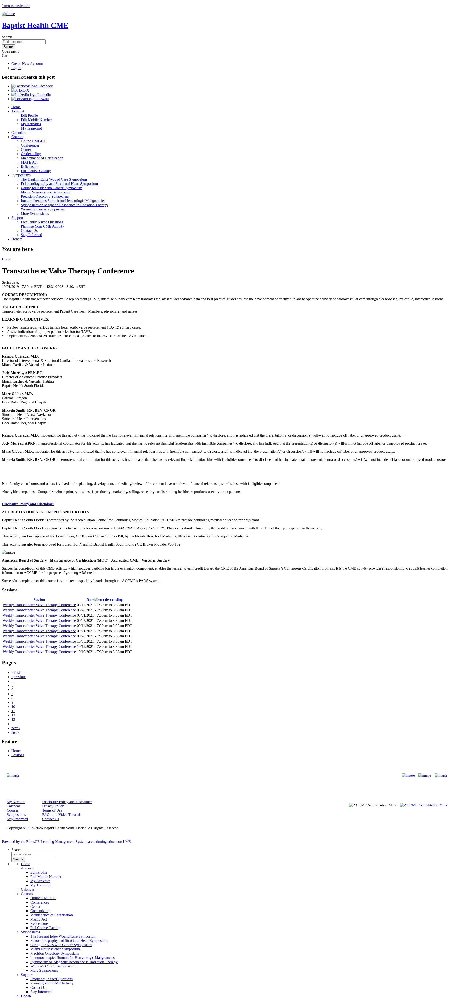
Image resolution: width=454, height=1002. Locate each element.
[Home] (8, 14)
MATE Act (29, 162)
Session (39, 600)
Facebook (45, 86)
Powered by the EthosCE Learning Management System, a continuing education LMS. (67, 842)
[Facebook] (408, 775)
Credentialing (31, 154)
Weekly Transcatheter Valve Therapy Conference (39, 605)
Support (17, 218)
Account (17, 111)
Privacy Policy (53, 806)
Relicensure (29, 167)
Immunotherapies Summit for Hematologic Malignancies (63, 201)
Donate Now (212, 775)
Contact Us (29, 230)
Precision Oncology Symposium (45, 196)
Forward (42, 99)
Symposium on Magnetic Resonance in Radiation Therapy (64, 205)
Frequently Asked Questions (42, 222)
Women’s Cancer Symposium (43, 209)
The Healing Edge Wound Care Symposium (54, 179)
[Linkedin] (441, 775)
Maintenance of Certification (42, 158)
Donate (16, 239)
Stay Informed (31, 235)
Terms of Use (52, 810)
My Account (16, 802)
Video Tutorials (69, 815)
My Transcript (31, 128)
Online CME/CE (33, 141)
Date (90, 600)
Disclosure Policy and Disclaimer (28, 504)
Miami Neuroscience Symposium (45, 192)
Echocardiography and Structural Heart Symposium (59, 184)
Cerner (26, 150)
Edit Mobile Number (36, 120)
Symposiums (21, 175)
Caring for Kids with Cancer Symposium (51, 188)
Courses (17, 137)
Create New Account (27, 64)
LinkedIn (43, 95)
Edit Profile (29, 115)
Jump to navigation (16, 6)
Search (7, 37)
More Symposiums (35, 213)
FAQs (46, 815)
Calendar (18, 132)
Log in (16, 68)
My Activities (31, 124)
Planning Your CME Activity (42, 226)
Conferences (30, 145)
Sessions (17, 755)
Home (16, 107)
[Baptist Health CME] (13, 775)
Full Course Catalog (36, 171)
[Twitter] (424, 775)
